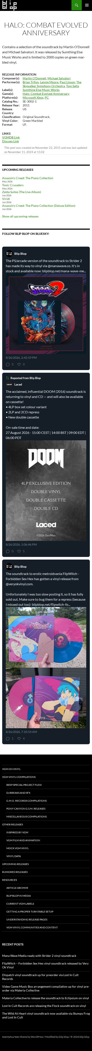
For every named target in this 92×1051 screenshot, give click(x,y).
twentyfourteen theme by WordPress (22, 1036)
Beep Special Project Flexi (24, 784)
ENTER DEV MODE (13, 1040)
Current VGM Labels (20, 903)
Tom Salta (72, 86)
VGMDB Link (11, 137)
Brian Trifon (31, 82)
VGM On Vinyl (11, 769)
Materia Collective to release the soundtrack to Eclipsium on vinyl (45, 998)
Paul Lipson (67, 82)
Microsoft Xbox (33, 97)
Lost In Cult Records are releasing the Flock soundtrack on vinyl (44, 1006)
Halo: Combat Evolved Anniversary (46, 93)
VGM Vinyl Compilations (19, 777)
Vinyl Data (13, 856)
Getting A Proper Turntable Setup (29, 911)
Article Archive (17, 887)
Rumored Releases (15, 872)
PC (47, 97)
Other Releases (12, 824)
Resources (9, 879)
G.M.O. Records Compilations (26, 800)
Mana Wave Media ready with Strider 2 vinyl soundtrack (39, 955)
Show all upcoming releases (20, 216)
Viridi (6, 199)
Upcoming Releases (15, 864)
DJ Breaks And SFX (18, 792)
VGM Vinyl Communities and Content (32, 927)
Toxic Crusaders (13, 185)
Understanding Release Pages (26, 919)
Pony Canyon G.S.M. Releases (25, 808)
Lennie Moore (49, 82)
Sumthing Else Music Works (41, 90)
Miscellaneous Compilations (26, 816)
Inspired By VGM (17, 832)
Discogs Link (10, 141)
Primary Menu (87, 5)
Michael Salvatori (59, 78)
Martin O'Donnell (34, 78)
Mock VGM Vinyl (17, 848)
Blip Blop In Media (18, 895)
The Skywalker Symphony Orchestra (52, 84)
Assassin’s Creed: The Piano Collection (27, 178)
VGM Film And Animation (23, 840)
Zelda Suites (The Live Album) (21, 192)
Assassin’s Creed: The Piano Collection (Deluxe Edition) (38, 205)
